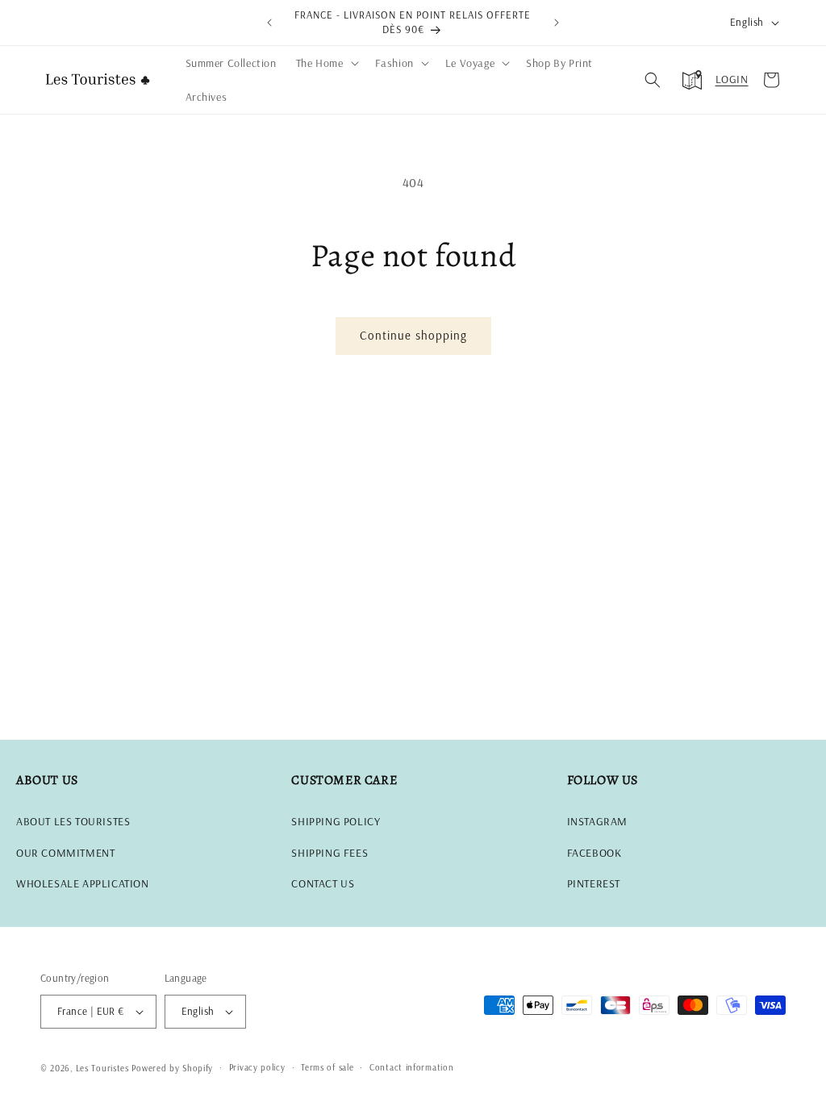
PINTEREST (593, 883)
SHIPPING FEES (329, 852)
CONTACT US (322, 883)
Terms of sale (327, 1067)
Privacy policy (257, 1067)
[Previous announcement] (269, 22)
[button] (325, 63)
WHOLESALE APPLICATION (82, 883)
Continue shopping (413, 335)
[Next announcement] (556, 22)
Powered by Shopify (172, 1068)
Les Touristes (102, 1068)
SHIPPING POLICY (335, 821)
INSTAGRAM (597, 821)
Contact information (411, 1067)
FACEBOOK (594, 852)
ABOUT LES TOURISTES (73, 821)
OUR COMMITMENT (65, 852)
